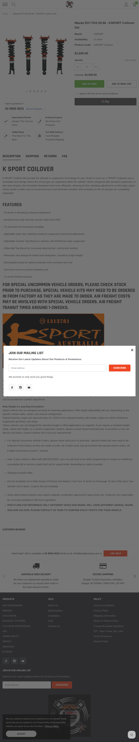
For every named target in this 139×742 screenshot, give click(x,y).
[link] (12, 387)
